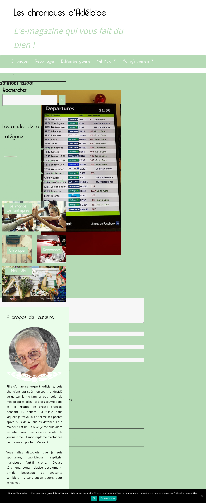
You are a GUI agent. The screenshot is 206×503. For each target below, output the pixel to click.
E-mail (3, 342)
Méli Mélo (104, 60)
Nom (2, 329)
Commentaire (6, 296)
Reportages (44, 60)
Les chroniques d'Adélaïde (60, 10)
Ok (94, 498)
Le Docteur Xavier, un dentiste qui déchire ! (34, 173)
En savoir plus (107, 498)
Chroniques (19, 60)
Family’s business (136, 60)
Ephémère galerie (75, 60)
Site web (3, 355)
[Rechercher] (62, 100)
